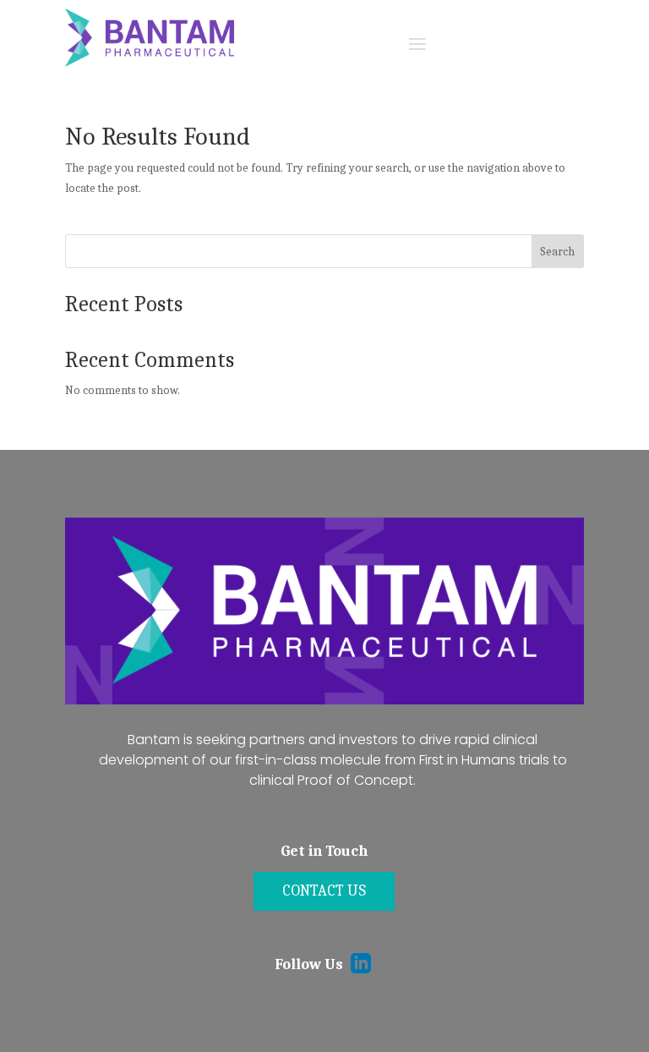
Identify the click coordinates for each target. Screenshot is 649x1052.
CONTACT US (324, 891)
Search (557, 251)
